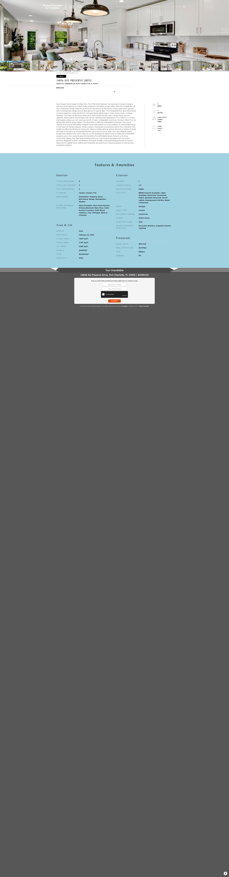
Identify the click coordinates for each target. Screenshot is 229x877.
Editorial (167, 6)
